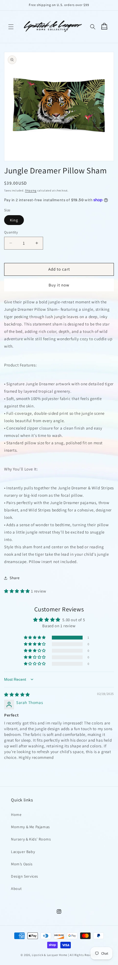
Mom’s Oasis (22, 864)
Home (16, 814)
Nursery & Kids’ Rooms (31, 839)
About (16, 888)
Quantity (11, 232)
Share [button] (15, 577)
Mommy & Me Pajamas (30, 826)
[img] (17, 694)
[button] (11, 27)
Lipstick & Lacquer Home (50, 955)
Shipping (30, 190)
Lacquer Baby (23, 851)
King (14, 220)
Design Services (24, 876)
